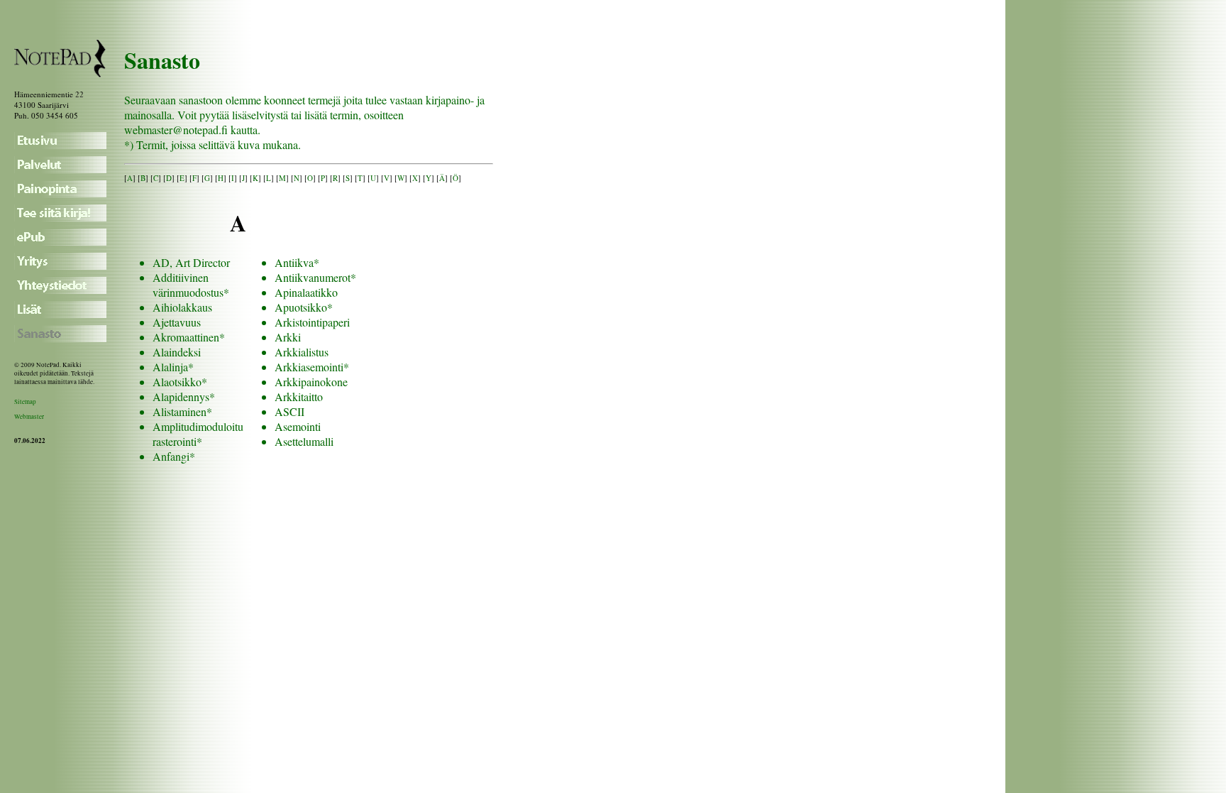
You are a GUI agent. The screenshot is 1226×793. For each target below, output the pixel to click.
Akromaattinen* (189, 336)
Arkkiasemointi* (312, 366)
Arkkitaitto (299, 396)
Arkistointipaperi (312, 322)
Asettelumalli (304, 441)
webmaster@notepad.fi (176, 129)
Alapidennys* (184, 396)
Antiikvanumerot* (315, 277)
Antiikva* (297, 262)
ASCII (289, 411)
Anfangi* (174, 456)
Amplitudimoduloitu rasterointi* (198, 434)
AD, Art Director (191, 262)
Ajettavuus (177, 322)
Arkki (288, 336)
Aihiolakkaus (182, 307)
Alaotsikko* (180, 381)
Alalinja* (173, 366)
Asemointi (298, 426)
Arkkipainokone (311, 381)
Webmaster (29, 416)
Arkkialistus (301, 351)
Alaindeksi (177, 351)
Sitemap (25, 402)
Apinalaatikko (306, 292)
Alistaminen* (182, 411)
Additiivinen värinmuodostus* (191, 285)
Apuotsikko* (304, 307)
